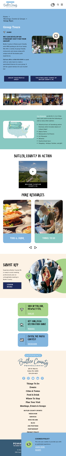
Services (33, 417)
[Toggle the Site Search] (58, 4)
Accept (38, 450)
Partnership (33, 429)
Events (33, 387)
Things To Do (33, 383)
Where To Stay (33, 398)
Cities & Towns (33, 391)
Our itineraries (41, 116)
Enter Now (32, 344)
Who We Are (33, 420)
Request (31, 328)
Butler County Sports (33, 411)
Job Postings (33, 426)
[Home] (13, 4)
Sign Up (31, 313)
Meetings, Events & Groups (33, 406)
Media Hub (33, 414)
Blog (33, 423)
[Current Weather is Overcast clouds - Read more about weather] (53, 5)
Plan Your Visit (33, 402)
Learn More (10, 285)
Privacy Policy (33, 432)
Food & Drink (33, 394)
